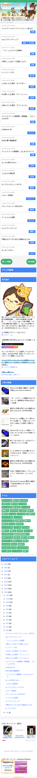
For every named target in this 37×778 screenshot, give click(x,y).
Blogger (30, 751)
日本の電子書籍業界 (9, 140)
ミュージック (6, 527)
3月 (7, 627)
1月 (7, 712)
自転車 (20, 544)
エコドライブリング (9, 228)
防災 (22, 537)
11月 (8, 599)
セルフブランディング (10, 39)
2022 (6, 564)
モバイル (31, 133)
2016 (6, 578)
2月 (7, 630)
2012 (6, 592)
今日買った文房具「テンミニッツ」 (15, 94)
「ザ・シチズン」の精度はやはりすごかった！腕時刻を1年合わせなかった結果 (22, 400)
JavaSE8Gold (6, 534)
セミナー (26, 531)
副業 (24, 551)
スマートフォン (6, 520)
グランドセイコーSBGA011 (12, 206)
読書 (32, 32)
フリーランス (16, 551)
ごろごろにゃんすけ (8, 547)
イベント (24, 507)
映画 (24, 541)
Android (12, 510)
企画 (16, 537)
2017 (6, 574)
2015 (6, 582)
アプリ (16, 527)
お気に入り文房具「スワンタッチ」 (15, 105)
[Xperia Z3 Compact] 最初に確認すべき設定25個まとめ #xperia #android (22, 483)
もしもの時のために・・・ (12, 162)
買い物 (32, 75)
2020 (6, 568)
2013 (6, 589)
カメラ (21, 504)
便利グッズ (16, 541)
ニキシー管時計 (7, 195)
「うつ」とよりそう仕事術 (12, 50)
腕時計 (32, 187)
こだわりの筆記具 (8, 173)
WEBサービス (6, 537)
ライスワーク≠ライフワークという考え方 (17, 28)
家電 (11, 531)
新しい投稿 (6, 261)
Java (10, 524)
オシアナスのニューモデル (12, 184)
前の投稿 (31, 261)
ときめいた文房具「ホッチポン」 (14, 83)
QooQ (21, 777)
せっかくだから (7, 250)
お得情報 (29, 514)
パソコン (16, 517)
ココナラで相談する (10, 367)
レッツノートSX (8, 72)
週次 (12, 504)
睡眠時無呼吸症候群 (20, 534)
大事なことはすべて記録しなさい (14, 61)
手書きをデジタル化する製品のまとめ (16, 239)
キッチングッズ (21, 547)
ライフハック (6, 517)
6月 (7, 616)
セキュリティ (6, 541)
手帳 (29, 537)
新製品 (4, 510)
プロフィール (8, 335)
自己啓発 (31, 43)
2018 (6, 571)
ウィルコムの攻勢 (8, 217)
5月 (7, 620)
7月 (7, 613)
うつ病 (21, 510)
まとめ (22, 500)
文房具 (32, 86)
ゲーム (11, 514)
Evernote (5, 544)
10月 (8, 602)
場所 (29, 510)
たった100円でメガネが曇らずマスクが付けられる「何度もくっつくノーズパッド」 (22, 453)
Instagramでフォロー (10, 347)
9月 (7, 606)
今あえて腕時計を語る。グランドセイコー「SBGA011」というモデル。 (22, 473)
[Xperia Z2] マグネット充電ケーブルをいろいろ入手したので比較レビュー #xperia (22, 432)
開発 (26, 520)
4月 (7, 623)
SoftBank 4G (7, 129)
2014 (6, 585)
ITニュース (5, 507)
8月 (7, 609)
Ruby (13, 544)
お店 (18, 531)
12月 (8, 595)
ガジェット (30, 198)
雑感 (24, 43)
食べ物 (18, 524)
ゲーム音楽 (5, 551)
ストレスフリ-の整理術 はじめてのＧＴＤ (18, 151)
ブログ (32, 253)
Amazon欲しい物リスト (12, 374)
